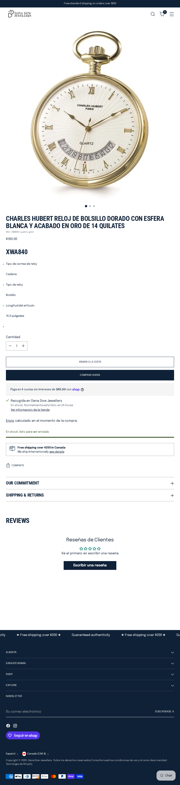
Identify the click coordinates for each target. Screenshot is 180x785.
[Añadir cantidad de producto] (23, 346)
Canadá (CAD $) (36, 754)
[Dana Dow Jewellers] (19, 14)
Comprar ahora (90, 375)
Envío (10, 420)
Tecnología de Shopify (19, 764)
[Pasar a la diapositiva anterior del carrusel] (160, 606)
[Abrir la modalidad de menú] (171, 14)
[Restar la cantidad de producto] (10, 346)
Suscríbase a (164, 711)
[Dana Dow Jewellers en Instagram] (15, 726)
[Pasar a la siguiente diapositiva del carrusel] (170, 606)
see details (56, 451)
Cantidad (13, 337)
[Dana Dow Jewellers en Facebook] (8, 726)
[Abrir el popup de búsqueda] (152, 14)
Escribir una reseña (90, 565)
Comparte (18, 465)
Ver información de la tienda (30, 410)
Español (10, 754)
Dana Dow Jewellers (40, 760)
